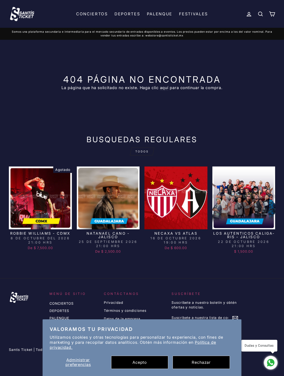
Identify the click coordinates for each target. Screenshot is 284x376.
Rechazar (201, 362)
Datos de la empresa (122, 319)
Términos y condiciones (125, 310)
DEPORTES (127, 14)
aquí (164, 87)
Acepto (139, 362)
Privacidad (113, 302)
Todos (142, 151)
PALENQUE (160, 14)
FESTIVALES (193, 14)
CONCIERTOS (92, 14)
